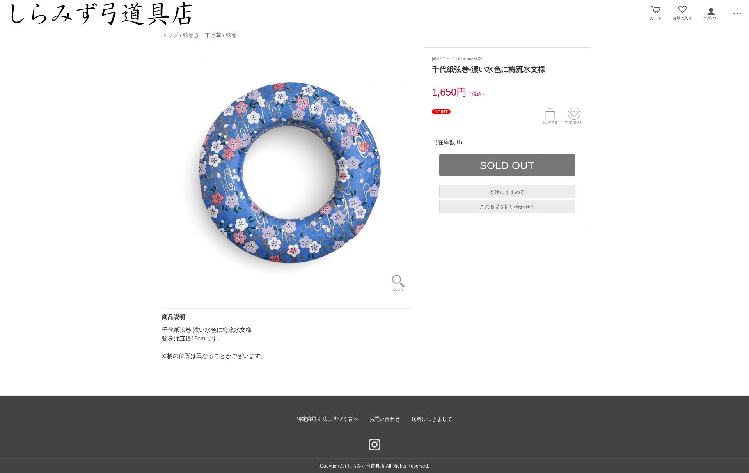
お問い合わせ (384, 419)
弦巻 (231, 35)
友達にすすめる (507, 192)
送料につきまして (432, 419)
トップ (170, 35)
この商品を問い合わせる (507, 207)
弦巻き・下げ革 (202, 35)
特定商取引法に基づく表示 (327, 419)
